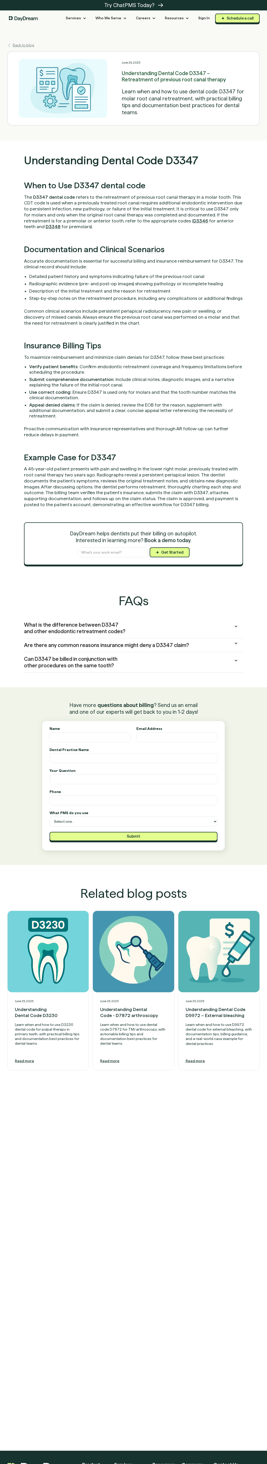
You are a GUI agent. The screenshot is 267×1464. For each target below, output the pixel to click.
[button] (76, 18)
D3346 (200, 220)
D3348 (53, 226)
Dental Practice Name (69, 750)
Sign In (204, 18)
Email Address (149, 729)
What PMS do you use (69, 813)
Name (55, 729)
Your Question (63, 771)
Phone (55, 792)
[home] (23, 18)
